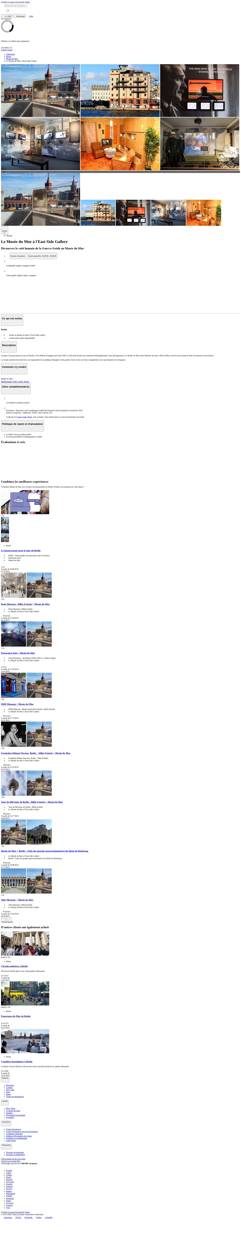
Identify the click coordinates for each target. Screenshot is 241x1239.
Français (9, 1186)
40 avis (9, 235)
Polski (8, 1201)
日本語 (9, 1196)
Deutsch (9, 1180)
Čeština (9, 1175)
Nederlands (10, 1194)
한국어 (9, 1189)
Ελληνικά (10, 1182)
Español (9, 1184)
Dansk (8, 1177)
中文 (8, 1208)
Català (8, 1173)
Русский (9, 1203)
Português (10, 1198)
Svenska (9, 1205)
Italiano (9, 1191)
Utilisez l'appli (6, 50)
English (9, 1171)
